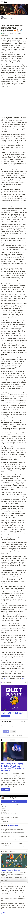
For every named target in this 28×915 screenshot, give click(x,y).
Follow (14, 801)
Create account (22, 2)
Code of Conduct (10, 735)
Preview (13, 731)
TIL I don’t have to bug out (12, 713)
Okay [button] (4, 912)
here (5, 678)
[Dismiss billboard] (26, 884)
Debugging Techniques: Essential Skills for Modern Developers (12, 831)
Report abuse (19, 735)
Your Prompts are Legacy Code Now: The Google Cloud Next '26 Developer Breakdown (12, 767)
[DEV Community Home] (5, 2)
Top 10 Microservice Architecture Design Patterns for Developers (14, 838)
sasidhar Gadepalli (9, 17)
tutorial (19, 33)
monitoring (4, 35)
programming (12, 33)
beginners (4, 33)
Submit (6, 731)
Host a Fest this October (10, 870)
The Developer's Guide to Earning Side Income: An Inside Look (13, 845)
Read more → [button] (5, 716)
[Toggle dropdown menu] (26, 682)
